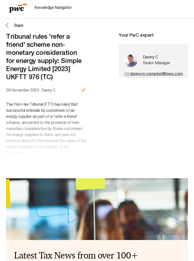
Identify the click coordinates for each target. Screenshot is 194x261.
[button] (13, 25)
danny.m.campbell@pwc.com (156, 73)
